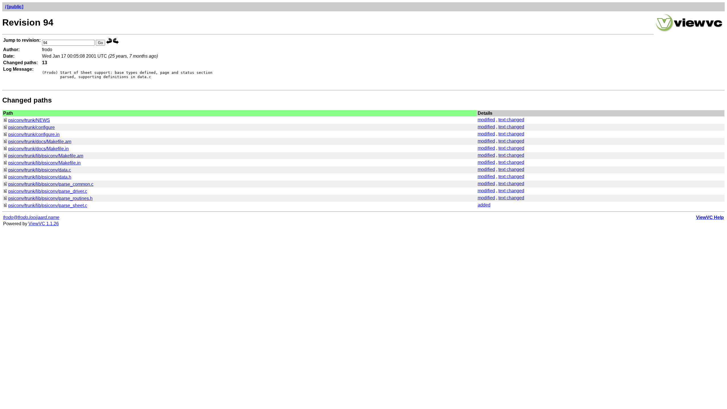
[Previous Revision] (109, 42)
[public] (15, 6)
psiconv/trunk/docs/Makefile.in (38, 148)
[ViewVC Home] (689, 31)
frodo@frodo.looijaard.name (31, 217)
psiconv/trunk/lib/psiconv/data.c (39, 170)
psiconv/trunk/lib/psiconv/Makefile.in (44, 162)
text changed (511, 119)
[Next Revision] (116, 42)
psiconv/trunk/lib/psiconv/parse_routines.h (50, 198)
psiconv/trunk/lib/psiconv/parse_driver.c (47, 191)
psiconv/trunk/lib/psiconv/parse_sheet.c (47, 205)
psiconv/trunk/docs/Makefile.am (39, 141)
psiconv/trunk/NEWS (29, 120)
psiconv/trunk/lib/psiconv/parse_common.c (50, 184)
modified (486, 119)
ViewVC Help (710, 217)
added (484, 205)
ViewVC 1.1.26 (43, 223)
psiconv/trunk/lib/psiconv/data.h (39, 177)
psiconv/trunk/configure (31, 127)
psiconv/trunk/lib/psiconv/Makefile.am (45, 155)
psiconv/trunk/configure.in (34, 134)
